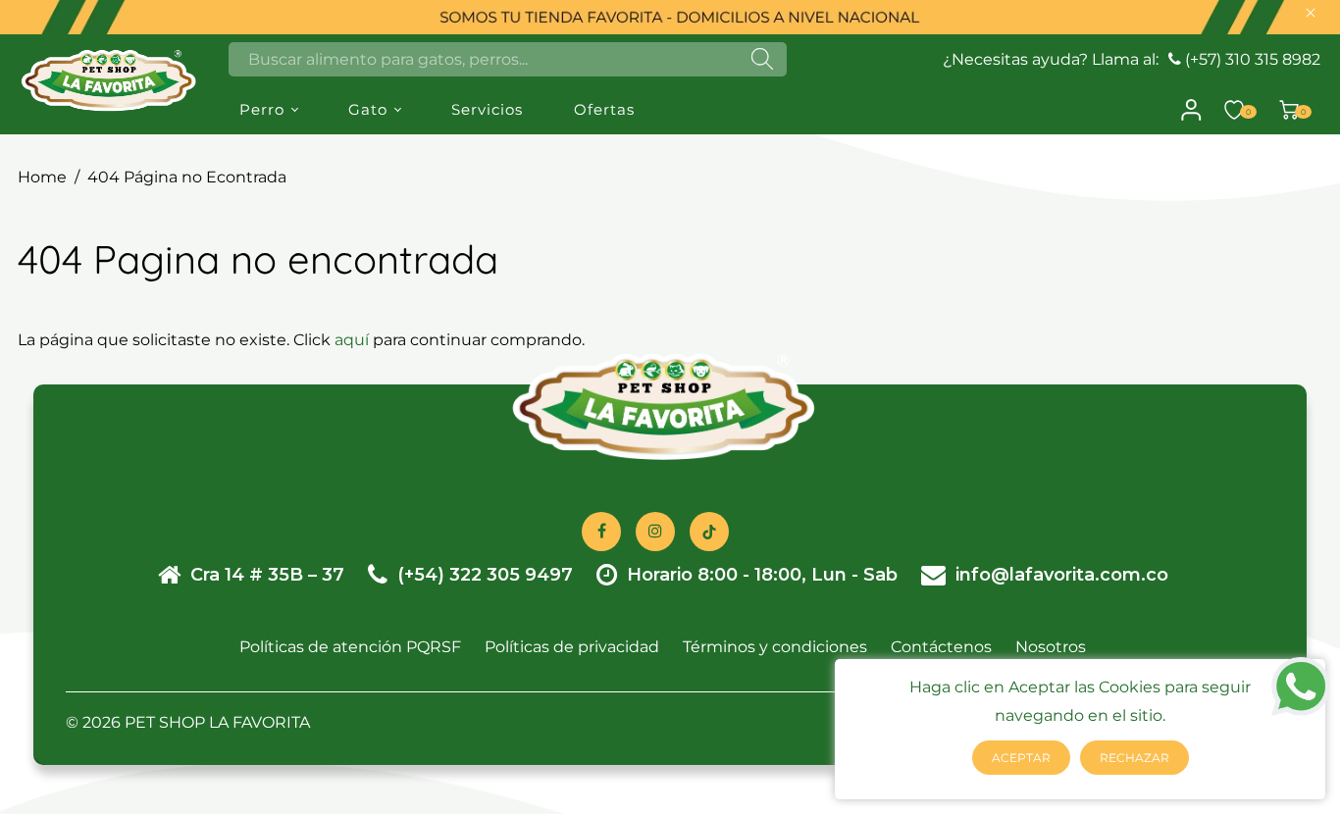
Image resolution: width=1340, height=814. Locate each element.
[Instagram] (655, 531)
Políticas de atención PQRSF (350, 646)
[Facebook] (601, 531)
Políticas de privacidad (572, 646)
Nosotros (1050, 646)
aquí (352, 340)
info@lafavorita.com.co (1061, 574)
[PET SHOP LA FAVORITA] (108, 79)
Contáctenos (941, 646)
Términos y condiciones (775, 646)
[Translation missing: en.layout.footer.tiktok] (709, 531)
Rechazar (1134, 757)
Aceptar (1021, 757)
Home (42, 177)
